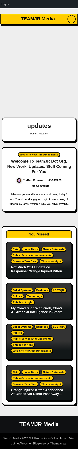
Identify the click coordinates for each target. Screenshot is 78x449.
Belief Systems (22, 290)
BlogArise (39, 443)
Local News (31, 249)
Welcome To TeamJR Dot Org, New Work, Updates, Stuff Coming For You (39, 166)
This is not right (51, 261)
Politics (17, 296)
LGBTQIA (59, 290)
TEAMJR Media (38, 18)
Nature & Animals (53, 249)
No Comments (40, 185)
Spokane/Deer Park (24, 261)
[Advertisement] (39, 69)
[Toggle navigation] (5, 19)
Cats (16, 249)
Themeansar (58, 443)
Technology (34, 296)
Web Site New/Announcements (39, 154)
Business (42, 290)
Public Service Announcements (32, 255)
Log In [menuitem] (5, 4)
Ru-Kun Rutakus (33, 180)
